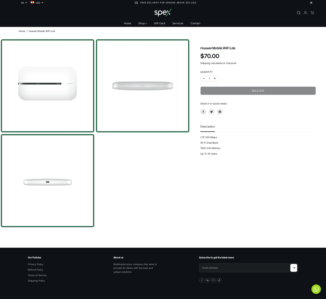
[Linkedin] (208, 280)
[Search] (299, 13)
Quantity (206, 71)
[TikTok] (219, 280)
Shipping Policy (36, 280)
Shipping (205, 63)
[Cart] (312, 13)
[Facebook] (203, 112)
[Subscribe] (293, 268)
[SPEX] (163, 12)
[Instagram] (213, 280)
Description (207, 126)
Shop (142, 23)
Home (127, 23)
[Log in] (305, 13)
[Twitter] (211, 112)
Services (177, 23)
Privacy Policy (35, 264)
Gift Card (159, 23)
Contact (195, 23)
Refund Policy (35, 269)
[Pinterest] (220, 112)
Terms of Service (37, 275)
